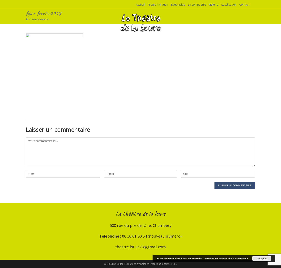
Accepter (262, 258)
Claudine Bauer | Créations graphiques (127, 264)
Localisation (228, 4)
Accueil (140, 4)
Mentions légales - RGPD (164, 264)
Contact (244, 4)
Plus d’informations (238, 258)
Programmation (157, 4)
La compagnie (197, 4)
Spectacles (178, 4)
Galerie (213, 4)
